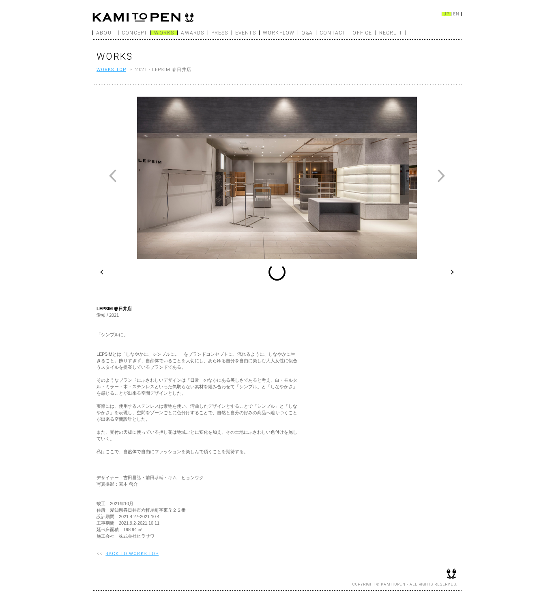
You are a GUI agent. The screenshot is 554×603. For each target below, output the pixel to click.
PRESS (219, 32)
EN (456, 14)
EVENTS (245, 32)
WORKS (164, 32)
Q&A (307, 32)
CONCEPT (134, 32)
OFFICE (362, 32)
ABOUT (105, 32)
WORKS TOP (111, 69)
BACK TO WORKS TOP (132, 553)
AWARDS (192, 32)
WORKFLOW (279, 32)
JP (446, 14)
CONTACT (333, 32)
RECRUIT (390, 32)
